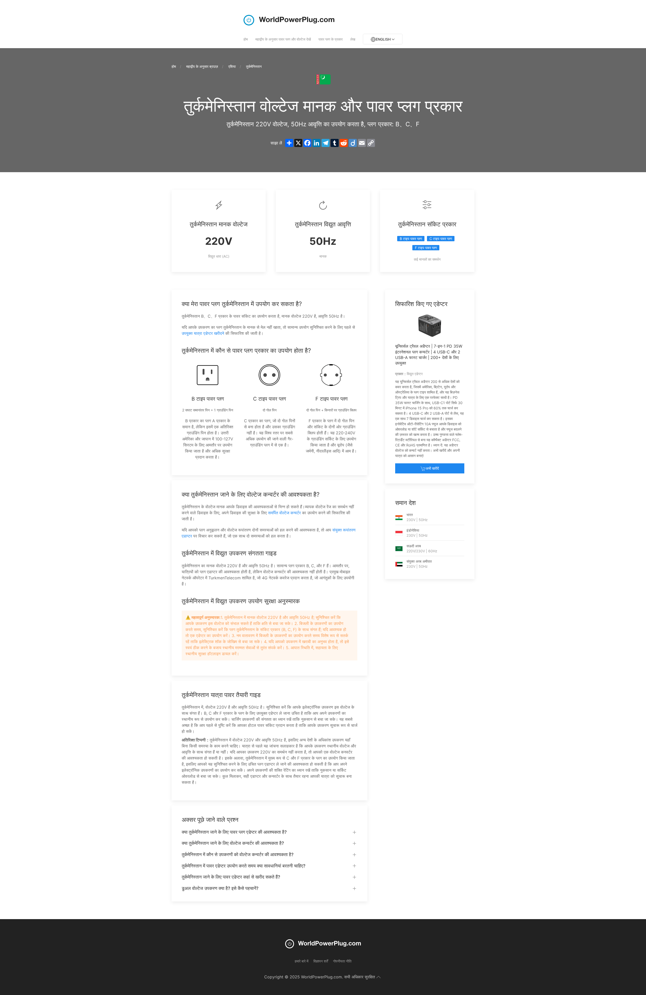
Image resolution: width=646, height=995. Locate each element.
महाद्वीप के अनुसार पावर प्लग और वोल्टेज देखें (283, 39)
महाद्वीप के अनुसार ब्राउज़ (202, 66)
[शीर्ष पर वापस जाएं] (378, 977)
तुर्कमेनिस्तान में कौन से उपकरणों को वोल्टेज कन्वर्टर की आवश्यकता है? (237, 854)
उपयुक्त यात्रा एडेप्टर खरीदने (203, 333)
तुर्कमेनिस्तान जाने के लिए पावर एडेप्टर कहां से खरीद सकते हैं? (231, 877)
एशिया (232, 66)
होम (246, 39)
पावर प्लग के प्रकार (330, 39)
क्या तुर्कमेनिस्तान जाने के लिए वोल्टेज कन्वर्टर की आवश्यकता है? (233, 843)
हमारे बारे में (301, 961)
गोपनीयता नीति (342, 961)
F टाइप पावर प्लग (426, 248)
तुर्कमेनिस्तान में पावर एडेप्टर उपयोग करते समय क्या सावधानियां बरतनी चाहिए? (243, 865)
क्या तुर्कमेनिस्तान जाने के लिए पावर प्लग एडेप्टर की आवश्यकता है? (234, 832)
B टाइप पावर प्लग (411, 238)
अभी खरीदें (432, 468)
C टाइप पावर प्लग (440, 238)
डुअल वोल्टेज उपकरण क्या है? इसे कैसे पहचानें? (220, 888)
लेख (352, 39)
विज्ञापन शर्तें (320, 961)
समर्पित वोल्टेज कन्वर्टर (284, 512)
